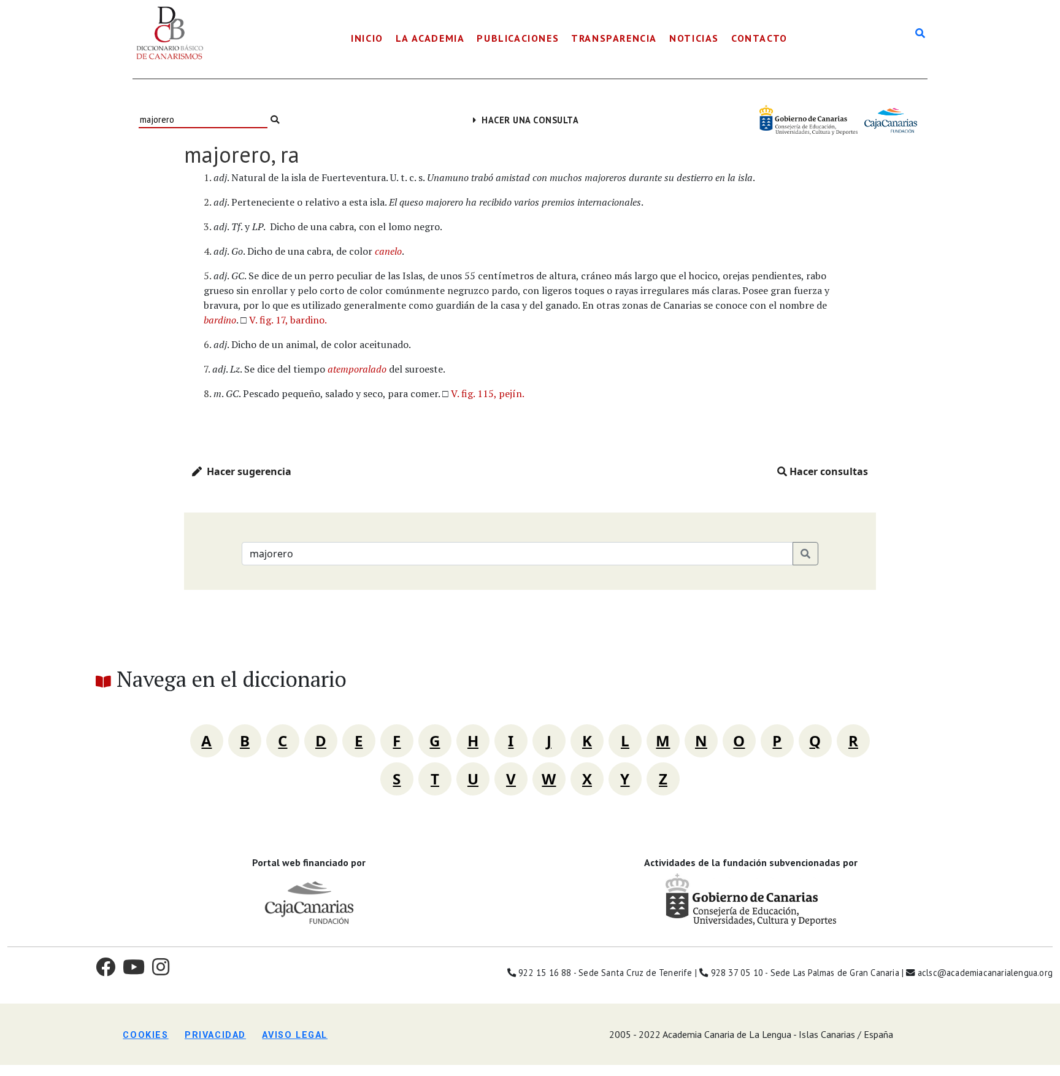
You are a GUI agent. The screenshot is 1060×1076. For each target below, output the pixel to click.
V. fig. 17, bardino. (288, 320)
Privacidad (215, 1035)
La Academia (430, 38)
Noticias (694, 38)
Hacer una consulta (527, 120)
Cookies (145, 1035)
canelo (388, 251)
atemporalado (357, 369)
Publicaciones (518, 38)
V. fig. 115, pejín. (487, 393)
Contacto (759, 38)
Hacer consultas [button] (827, 471)
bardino (220, 320)
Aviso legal (295, 1035)
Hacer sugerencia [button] (246, 471)
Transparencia (614, 38)
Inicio (367, 38)
